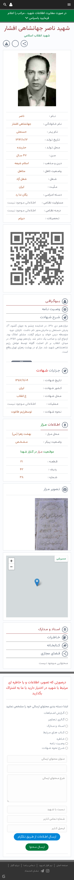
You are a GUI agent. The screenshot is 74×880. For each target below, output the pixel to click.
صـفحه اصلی (62, 865)
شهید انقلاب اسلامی (37, 35)
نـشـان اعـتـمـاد (32, 871)
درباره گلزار (14, 865)
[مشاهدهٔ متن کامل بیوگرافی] (8, 326)
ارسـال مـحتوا (37, 847)
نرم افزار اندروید (45, 865)
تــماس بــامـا (29, 865)
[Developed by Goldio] (3, 876)
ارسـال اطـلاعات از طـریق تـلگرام (37, 836)
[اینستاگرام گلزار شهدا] (47, 871)
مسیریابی (61, 559)
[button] (37, 582)
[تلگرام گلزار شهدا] (42, 871)
